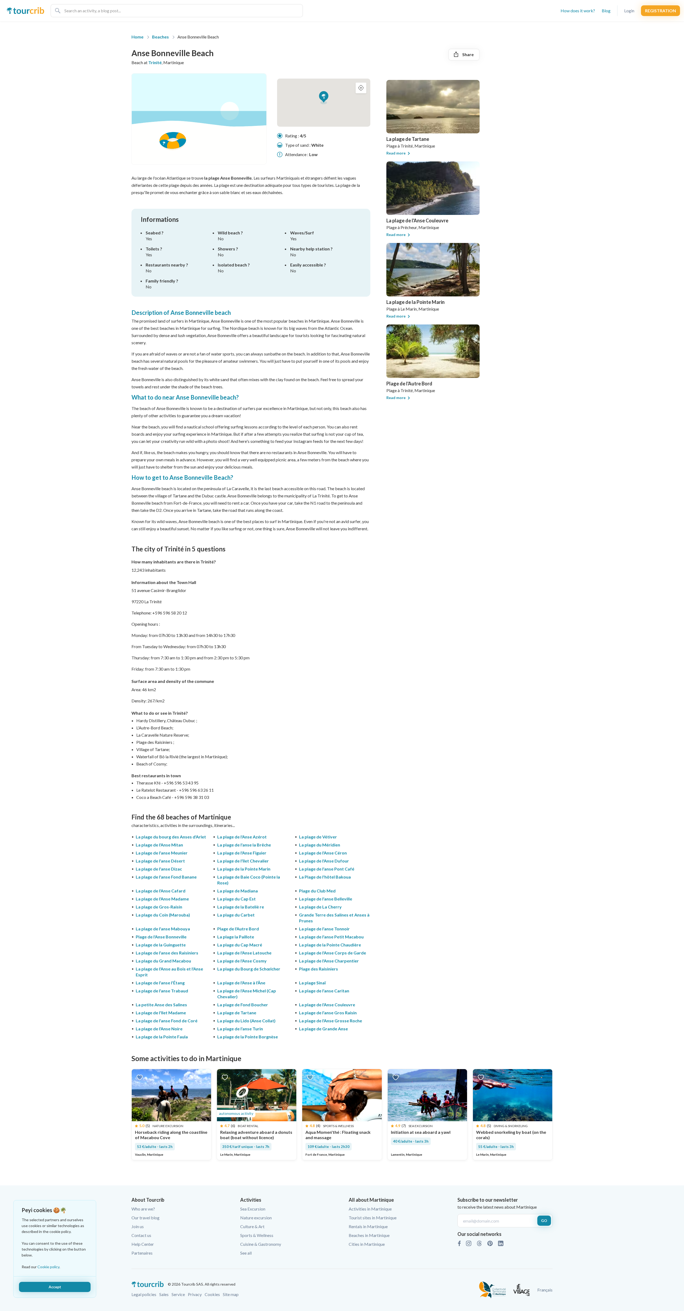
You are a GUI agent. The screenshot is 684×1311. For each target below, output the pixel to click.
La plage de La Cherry (320, 906)
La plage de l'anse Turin (240, 1028)
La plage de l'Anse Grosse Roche (330, 1020)
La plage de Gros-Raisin (159, 906)
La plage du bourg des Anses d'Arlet (171, 836)
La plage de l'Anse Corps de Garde (332, 952)
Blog (606, 10)
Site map (231, 1294)
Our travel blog (145, 1217)
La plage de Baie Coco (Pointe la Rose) (248, 879)
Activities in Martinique (370, 1208)
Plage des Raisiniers (318, 968)
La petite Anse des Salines (161, 1004)
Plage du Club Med (317, 890)
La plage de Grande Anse (323, 1028)
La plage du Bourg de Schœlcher (248, 968)
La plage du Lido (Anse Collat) (246, 1020)
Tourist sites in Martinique (373, 1217)
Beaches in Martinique (369, 1235)
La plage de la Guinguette (161, 944)
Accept (55, 1287)
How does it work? (578, 10)
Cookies (212, 1294)
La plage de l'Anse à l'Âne (241, 982)
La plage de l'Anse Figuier (241, 852)
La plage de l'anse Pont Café (326, 868)
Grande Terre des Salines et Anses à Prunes (334, 917)
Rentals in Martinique (368, 1226)
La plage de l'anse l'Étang (160, 982)
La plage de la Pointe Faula (162, 1036)
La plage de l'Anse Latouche (244, 952)
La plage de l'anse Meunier (162, 852)
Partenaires (142, 1252)
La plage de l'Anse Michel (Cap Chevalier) (246, 993)
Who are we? (143, 1208)
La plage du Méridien (319, 844)
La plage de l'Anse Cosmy (242, 960)
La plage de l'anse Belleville (325, 898)
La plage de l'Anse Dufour (324, 860)
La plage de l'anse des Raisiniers (167, 952)
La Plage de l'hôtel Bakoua (325, 876)
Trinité (155, 62)
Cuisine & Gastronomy (260, 1244)
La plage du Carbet (236, 914)
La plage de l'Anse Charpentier (329, 960)
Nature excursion (256, 1217)
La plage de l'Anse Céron (323, 852)
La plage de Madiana (237, 890)
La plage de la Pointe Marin (243, 868)
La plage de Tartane (236, 1012)
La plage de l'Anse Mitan (159, 844)
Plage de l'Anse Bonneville (161, 936)
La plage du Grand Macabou (163, 960)
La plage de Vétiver (318, 836)
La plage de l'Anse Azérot (242, 836)
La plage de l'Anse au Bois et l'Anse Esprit (169, 971)
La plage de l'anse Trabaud (162, 990)
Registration (660, 10)
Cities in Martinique (367, 1244)
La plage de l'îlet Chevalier (243, 860)
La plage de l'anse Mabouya (163, 928)
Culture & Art (252, 1226)
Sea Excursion (252, 1208)
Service (178, 1294)
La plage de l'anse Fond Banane (166, 876)
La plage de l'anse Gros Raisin (328, 1012)
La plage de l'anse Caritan (324, 990)
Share (468, 54)
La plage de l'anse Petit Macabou (331, 936)
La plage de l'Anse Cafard (160, 890)
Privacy (195, 1294)
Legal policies (143, 1294)
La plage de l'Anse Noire (159, 1028)
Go (544, 1220)
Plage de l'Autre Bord (238, 928)
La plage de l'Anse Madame (162, 898)
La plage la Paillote (235, 936)
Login (629, 10)
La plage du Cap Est (236, 898)
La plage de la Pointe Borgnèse (247, 1036)
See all (246, 1252)
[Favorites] (140, 1077)
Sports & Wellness (256, 1235)
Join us (137, 1226)
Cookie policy (48, 1266)
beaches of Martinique (198, 817)
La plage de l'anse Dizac (159, 868)
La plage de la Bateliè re (240, 906)
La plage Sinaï (312, 982)
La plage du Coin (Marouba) (163, 914)
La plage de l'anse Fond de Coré (166, 1020)
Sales (164, 1294)
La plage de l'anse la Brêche (244, 844)
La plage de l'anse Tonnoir (324, 928)
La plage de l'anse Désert (160, 860)
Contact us (141, 1235)
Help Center (142, 1244)
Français (545, 1289)
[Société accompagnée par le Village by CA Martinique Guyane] (521, 1289)
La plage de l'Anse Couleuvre (327, 1004)
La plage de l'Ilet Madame (161, 1012)
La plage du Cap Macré (239, 944)
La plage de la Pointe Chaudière (330, 944)
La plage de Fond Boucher (242, 1004)
